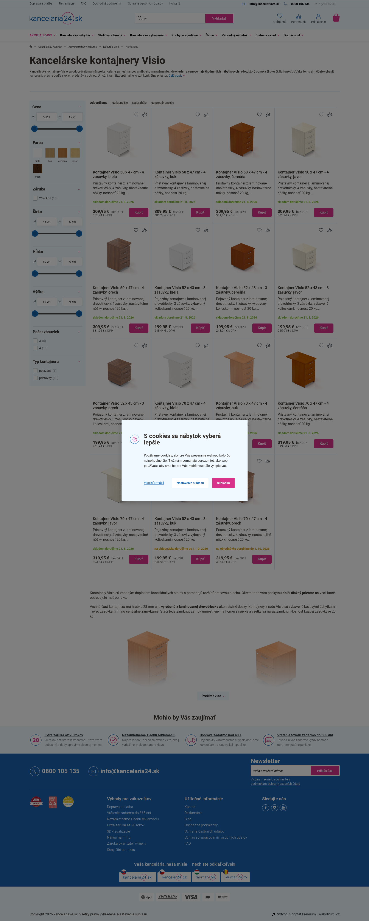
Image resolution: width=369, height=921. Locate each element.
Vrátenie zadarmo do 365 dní (129, 813)
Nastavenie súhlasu (190, 483)
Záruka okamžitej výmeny (126, 843)
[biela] (37, 156)
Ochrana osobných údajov (145, 3)
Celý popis (175, 75)
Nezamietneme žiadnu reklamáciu (148, 735)
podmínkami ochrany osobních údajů (275, 783)
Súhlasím (223, 483)
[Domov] (30, 47)
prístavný (48, 378)
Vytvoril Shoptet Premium (296, 914)
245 (47, 116)
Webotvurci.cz (329, 914)
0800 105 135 (60, 771)
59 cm (46, 301)
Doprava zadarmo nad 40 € (220, 735)
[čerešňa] (62, 156)
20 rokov (47, 198)
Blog (188, 819)
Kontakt (174, 3)
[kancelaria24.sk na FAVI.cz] (36, 804)
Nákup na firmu (119, 837)
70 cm (72, 261)
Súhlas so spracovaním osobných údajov (216, 837)
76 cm (72, 301)
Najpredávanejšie (162, 102)
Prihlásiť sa (325, 770)
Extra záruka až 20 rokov (64, 735)
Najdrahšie (139, 102)
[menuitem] (41, 35)
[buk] (50, 156)
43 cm (46, 221)
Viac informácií (154, 483)
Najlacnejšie (120, 102)
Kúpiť (139, 212)
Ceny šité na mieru (121, 850)
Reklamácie (66, 3)
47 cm (72, 221)
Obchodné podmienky (107, 3)
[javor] (75, 156)
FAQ (83, 3)
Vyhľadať (219, 18)
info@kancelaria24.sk (130, 771)
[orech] (37, 171)
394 (73, 116)
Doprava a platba (41, 3)
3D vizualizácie (118, 831)
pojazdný (47, 370)
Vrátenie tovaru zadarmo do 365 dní (305, 735)
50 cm (46, 261)
